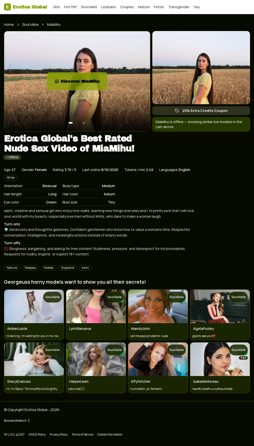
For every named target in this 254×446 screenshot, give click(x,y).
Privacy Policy (59, 434)
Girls (56, 6)
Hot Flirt (70, 6)
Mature (144, 6)
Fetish (159, 6)
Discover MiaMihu (84, 82)
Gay (196, 6)
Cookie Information (110, 434)
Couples (127, 6)
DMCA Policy (37, 434)
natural (12, 268)
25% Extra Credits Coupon (207, 111)
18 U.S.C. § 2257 (14, 434)
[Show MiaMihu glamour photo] (83, 122)
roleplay (30, 268)
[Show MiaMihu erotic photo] (70, 122)
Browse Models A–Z (17, 420)
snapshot (67, 268)
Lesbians (108, 6)
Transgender (179, 6)
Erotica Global (26, 6)
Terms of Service (82, 434)
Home (9, 24)
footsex (49, 268)
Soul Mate (89, 6)
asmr (85, 268)
